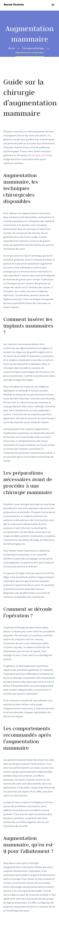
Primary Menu (53, 4)
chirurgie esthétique (41, 155)
